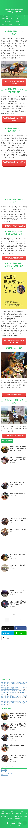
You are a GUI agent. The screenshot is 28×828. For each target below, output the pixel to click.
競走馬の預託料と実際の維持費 (14, 258)
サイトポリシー (5, 771)
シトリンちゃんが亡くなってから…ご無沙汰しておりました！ (18, 520)
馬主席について (19, 813)
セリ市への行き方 (7, 21)
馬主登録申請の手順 (10, 813)
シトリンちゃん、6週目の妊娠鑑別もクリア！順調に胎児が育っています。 (18, 602)
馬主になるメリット (15, 811)
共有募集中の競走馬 (7, 24)
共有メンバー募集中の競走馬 (14, 435)
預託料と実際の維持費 (7, 18)
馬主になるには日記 (14, 12)
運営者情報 (4, 770)
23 (21, 619)
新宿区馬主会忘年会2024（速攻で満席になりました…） (17, 484)
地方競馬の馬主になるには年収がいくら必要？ (14, 119)
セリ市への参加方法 (13, 815)
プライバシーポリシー (7, 773)
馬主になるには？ (7, 16)
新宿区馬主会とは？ (8, 816)
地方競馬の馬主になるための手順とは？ (14, 163)
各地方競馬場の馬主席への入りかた (14, 226)
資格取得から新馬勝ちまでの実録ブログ (14, 821)
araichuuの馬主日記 (18, 816)
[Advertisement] (14, 181)
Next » (14, 614)
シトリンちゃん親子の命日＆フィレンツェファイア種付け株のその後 (18, 459)
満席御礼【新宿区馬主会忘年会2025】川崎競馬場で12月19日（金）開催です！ (18, 448)
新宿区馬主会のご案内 (14, 394)
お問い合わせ (4, 775)
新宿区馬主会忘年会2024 (17, 493)
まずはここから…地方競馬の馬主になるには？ (14, 82)
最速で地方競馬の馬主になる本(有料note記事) (14, 341)
